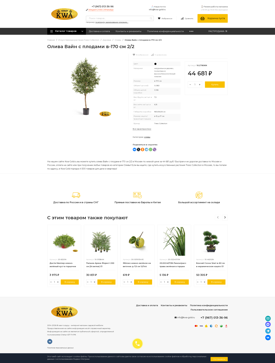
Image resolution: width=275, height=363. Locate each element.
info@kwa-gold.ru (157, 9)
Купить (214, 84)
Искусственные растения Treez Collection (78, 40)
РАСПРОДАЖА (216, 31)
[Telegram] (146, 149)
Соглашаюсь (219, 359)
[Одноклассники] (142, 149)
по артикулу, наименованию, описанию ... (111, 22)
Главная (51, 40)
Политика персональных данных (60, 348)
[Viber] (154, 149)
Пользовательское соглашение (209, 309)
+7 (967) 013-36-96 (103, 6)
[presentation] (218, 217)
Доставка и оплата (99, 31)
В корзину (69, 282)
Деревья (107, 40)
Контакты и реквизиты (128, 31)
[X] (138, 149)
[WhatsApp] (150, 149)
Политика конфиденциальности (165, 31)
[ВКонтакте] (134, 149)
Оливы (118, 40)
